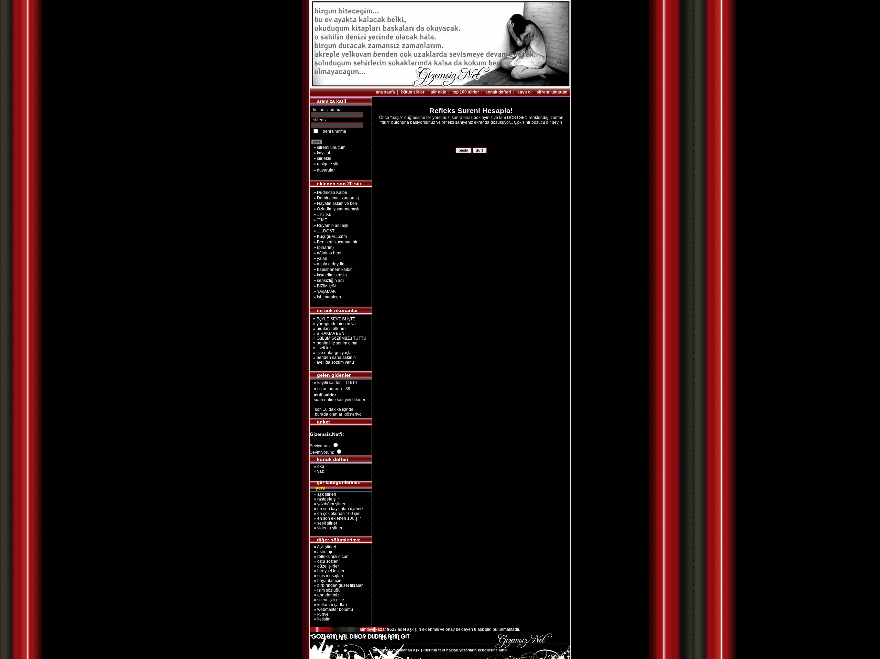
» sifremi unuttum (329, 147)
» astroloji (321, 551)
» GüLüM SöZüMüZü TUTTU (338, 338)
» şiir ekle (322, 158)
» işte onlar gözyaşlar (332, 352)
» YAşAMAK (325, 291)
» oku (317, 466)
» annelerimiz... (326, 595)
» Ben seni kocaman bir (336, 242)
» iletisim (320, 619)
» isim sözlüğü (325, 590)
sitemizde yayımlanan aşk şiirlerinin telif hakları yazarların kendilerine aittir (440, 650)
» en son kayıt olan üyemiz (336, 508)
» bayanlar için (325, 580)
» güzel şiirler (324, 566)
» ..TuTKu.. (323, 214)
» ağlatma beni (327, 253)
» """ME (320, 220)
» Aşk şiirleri (323, 547)
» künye (319, 614)
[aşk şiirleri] (440, 86)
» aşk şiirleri (323, 494)
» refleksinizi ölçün (329, 556)
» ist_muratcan (327, 297)
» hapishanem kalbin (333, 269)
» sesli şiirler (323, 523)
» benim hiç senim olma (334, 343)
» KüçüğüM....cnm (330, 236)
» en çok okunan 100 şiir (335, 513)
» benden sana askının (333, 357)
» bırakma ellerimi (328, 328)
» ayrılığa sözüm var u (332, 362)
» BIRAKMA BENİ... (330, 333)
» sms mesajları (326, 575)
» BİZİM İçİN (325, 286)
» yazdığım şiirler (327, 504)
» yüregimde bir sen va (333, 323)
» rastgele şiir (326, 164)
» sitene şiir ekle (327, 599)
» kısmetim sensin (330, 275)
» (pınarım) (324, 247)
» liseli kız (321, 347)
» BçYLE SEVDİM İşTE (333, 319)
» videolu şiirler (326, 528)
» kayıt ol (322, 153)
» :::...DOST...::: (327, 231)
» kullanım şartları (328, 604)
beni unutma (334, 131)
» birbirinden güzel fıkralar (336, 585)
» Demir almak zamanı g (336, 198)
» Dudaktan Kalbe (330, 192)
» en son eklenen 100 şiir (335, 518)
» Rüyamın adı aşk (331, 225)
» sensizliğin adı (329, 280)
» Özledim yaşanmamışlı (336, 209)
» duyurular (324, 170)
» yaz (317, 471)
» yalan (320, 258)
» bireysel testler (327, 571)
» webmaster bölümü (331, 609)
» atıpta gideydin (329, 264)
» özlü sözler (324, 561)
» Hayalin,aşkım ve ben (335, 203)
